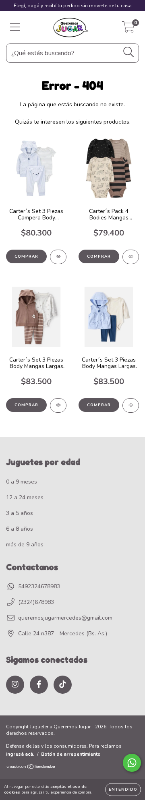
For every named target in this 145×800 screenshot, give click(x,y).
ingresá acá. (20, 754)
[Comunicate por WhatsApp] (132, 763)
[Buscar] (128, 52)
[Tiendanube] (31, 768)
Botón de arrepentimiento (71, 754)
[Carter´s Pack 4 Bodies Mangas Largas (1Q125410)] (130, 257)
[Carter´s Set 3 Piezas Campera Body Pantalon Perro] (58, 257)
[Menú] (15, 27)
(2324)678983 (36, 602)
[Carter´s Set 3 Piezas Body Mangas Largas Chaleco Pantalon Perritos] (58, 405)
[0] (128, 29)
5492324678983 (39, 586)
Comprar (26, 256)
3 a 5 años (19, 513)
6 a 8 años (19, 529)
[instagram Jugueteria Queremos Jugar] (15, 685)
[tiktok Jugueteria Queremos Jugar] (63, 685)
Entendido (123, 789)
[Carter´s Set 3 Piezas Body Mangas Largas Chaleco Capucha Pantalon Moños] (130, 405)
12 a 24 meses (25, 497)
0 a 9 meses (21, 482)
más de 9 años (25, 544)
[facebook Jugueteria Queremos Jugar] (39, 685)
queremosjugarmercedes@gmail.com (65, 618)
